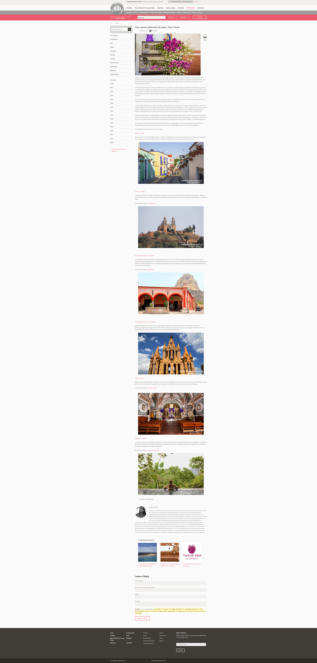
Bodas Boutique (143, 12)
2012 (111, 130)
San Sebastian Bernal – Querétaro (144, 256)
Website (137, 594)
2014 (111, 122)
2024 (111, 83)
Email (178, 641)
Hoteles (129, 8)
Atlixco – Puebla (139, 133)
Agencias (199, 12)
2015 (111, 119)
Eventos (112, 55)
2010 (111, 138)
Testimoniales (186, 12)
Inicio (111, 23)
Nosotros (129, 12)
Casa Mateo (150, 269)
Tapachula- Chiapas (140, 438)
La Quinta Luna (151, 203)
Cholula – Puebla (140, 191)
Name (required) (139, 581)
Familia (112, 59)
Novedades (113, 66)
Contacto (200, 8)
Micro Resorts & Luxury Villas (145, 8)
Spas (127, 635)
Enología (113, 51)
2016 (111, 115)
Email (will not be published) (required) (145, 587)
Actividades (114, 39)
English (196, 1)
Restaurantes (170, 8)
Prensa (194, 12)
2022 (111, 91)
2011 (111, 134)
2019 (111, 103)
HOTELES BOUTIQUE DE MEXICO (119, 150)
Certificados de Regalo (156, 12)
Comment (137, 601)
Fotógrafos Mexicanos (169, 12)
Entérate (181, 8)
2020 (111, 99)
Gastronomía (114, 62)
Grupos (135, 12)
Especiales (190, 8)
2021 (111, 95)
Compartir (154, 31)
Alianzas (179, 12)
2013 (111, 126)
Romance (113, 70)
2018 (111, 107)
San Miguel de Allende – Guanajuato (145, 322)
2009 (111, 142)
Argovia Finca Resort (153, 450)
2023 (111, 87)
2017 (111, 111)
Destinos (160, 8)
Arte (111, 43)
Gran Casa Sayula (152, 388)
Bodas (112, 47)
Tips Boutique (114, 74)
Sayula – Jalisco (139, 378)
